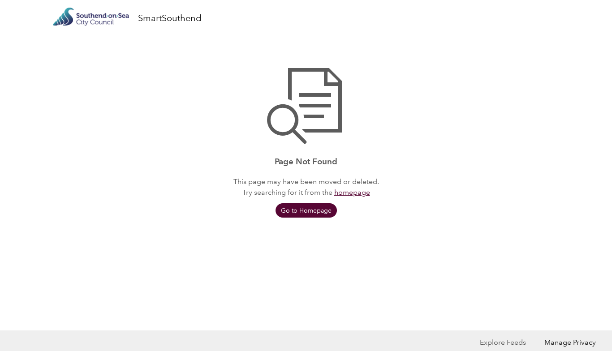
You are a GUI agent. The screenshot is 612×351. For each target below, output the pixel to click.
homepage (352, 192)
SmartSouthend (170, 18)
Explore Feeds (503, 342)
